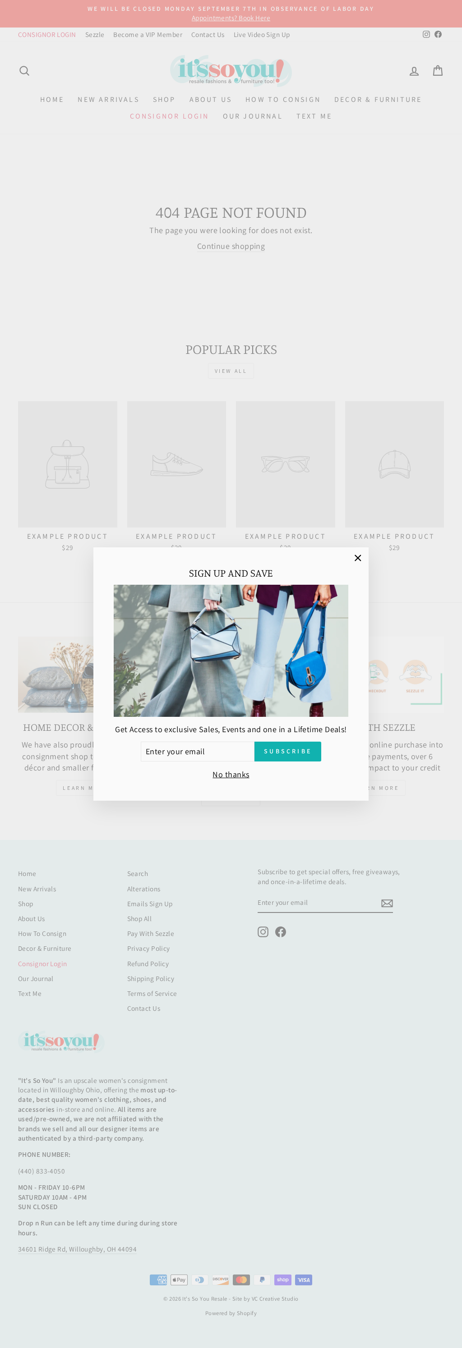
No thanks (231, 774)
